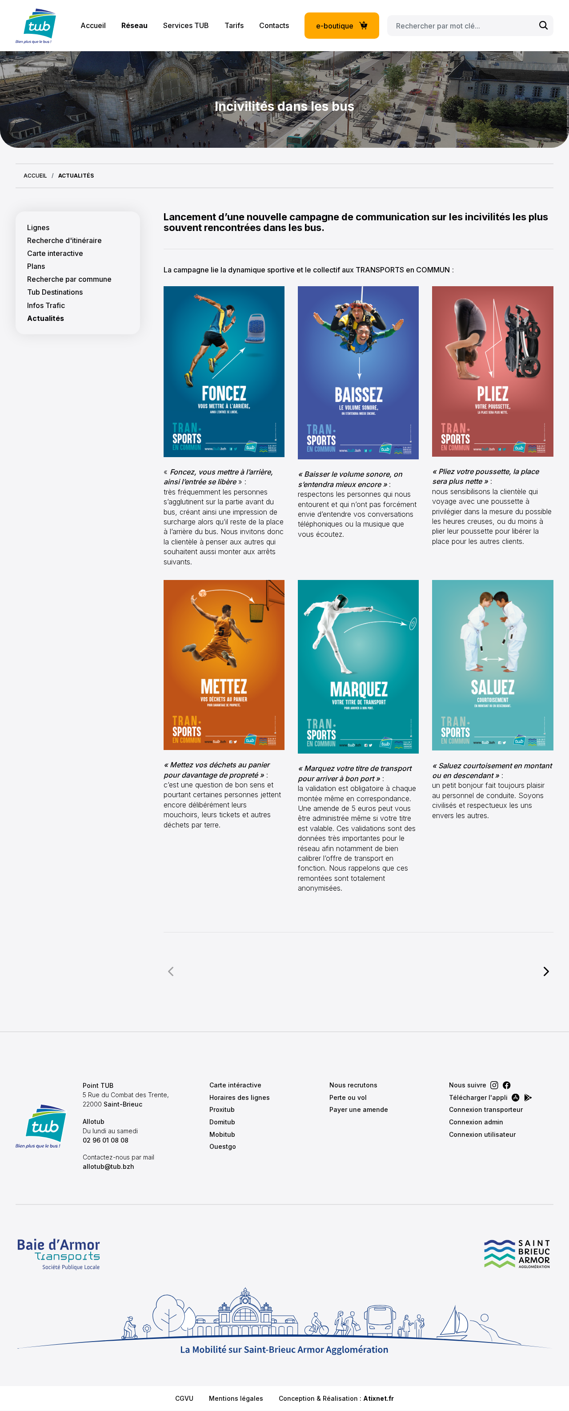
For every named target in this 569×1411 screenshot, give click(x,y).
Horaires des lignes (239, 1097)
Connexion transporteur (486, 1109)
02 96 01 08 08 (105, 1140)
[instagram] (494, 1085)
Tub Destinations (55, 292)
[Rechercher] (543, 25)
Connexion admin (476, 1122)
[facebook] (506, 1085)
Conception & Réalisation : (336, 1398)
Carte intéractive (235, 1085)
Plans (36, 266)
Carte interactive (55, 253)
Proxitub (222, 1109)
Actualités (45, 318)
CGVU (184, 1398)
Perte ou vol (348, 1097)
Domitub (222, 1122)
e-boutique (334, 25)
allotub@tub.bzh (108, 1166)
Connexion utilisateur (482, 1134)
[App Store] (515, 1097)
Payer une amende (358, 1109)
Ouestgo (222, 1146)
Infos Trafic (46, 305)
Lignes (38, 227)
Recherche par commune (69, 279)
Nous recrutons (353, 1085)
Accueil (93, 25)
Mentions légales (236, 1398)
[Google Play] (528, 1097)
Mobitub (222, 1134)
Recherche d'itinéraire (64, 240)
